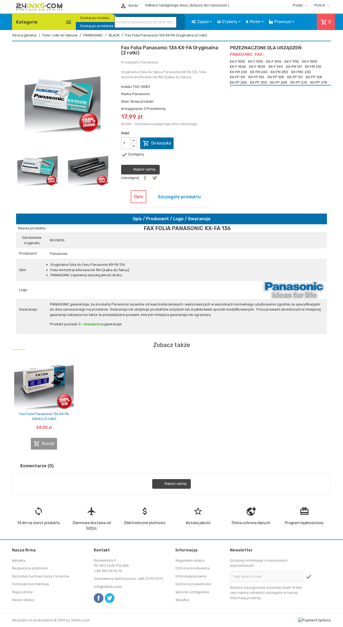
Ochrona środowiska (193, 568)
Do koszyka (157, 143)
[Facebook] (98, 598)
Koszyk (43, 444)
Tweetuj (154, 178)
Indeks (126, 87)
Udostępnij (145, 178)
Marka (126, 94)
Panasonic (141, 94)
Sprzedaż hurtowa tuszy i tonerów (40, 576)
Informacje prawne (191, 576)
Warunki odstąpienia (192, 592)
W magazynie (132, 109)
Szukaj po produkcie (97, 26)
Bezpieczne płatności (30, 568)
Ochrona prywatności (193, 584)
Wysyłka (18, 560)
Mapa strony (22, 592)
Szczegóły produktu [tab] (179, 196)
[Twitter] (109, 598)
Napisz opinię (144, 169)
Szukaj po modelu (94, 18)
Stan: (125, 101)
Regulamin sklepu (190, 560)
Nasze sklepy (23, 600)
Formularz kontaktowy (30, 584)
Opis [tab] (138, 196)
